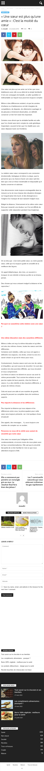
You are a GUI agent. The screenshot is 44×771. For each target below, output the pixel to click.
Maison (3, 753)
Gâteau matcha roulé (7, 527)
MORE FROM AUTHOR (29, 513)
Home (2, 8)
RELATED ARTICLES (13, 513)
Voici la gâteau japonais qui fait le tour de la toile (21, 528)
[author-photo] (22, 498)
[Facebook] (3, 34)
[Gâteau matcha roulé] (7, 521)
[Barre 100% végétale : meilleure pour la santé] (7, 715)
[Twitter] (9, 34)
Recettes (4, 743)
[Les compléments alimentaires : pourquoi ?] (7, 704)
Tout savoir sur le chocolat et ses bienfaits (15, 654)
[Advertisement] (22, 623)
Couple (3, 750)
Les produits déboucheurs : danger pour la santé (17, 666)
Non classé (10, 8)
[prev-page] (20, 535)
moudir (5, 29)
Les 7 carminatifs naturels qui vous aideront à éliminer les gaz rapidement (34, 481)
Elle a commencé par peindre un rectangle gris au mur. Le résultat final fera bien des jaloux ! (10, 482)
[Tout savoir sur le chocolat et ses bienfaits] (7, 693)
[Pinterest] (14, 34)
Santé (3, 732)
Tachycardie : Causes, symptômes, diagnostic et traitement (36, 529)
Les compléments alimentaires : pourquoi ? (15, 658)
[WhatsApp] (19, 34)
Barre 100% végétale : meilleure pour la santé (16, 662)
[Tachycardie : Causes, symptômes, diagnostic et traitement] (36, 521)
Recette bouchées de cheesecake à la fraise (16, 670)
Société (3, 739)
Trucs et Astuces (7, 746)
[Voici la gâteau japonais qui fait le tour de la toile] (22, 521)
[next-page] (23, 535)
